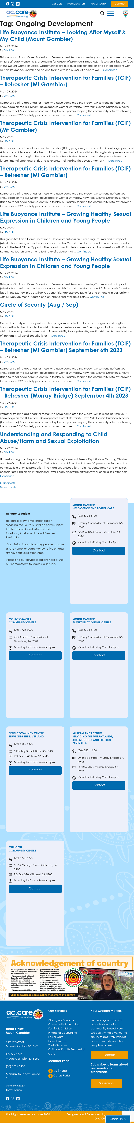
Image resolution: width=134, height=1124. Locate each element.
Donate (119, 3)
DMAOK (9, 50)
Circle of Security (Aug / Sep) (39, 305)
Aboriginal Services (61, 1020)
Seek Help (118, 1119)
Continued (110, 70)
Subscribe (106, 1083)
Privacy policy (15, 1086)
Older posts (7, 483)
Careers (57, 3)
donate (109, 1055)
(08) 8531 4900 (87, 750)
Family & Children (60, 1028)
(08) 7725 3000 (23, 630)
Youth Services (57, 1045)
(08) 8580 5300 (23, 744)
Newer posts (8, 487)
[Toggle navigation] (110, 13)
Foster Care (98, 3)
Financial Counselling (62, 1033)
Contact (98, 550)
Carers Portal (61, 1075)
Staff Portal (60, 1070)
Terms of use (14, 1090)
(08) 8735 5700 (23, 858)
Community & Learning (64, 1024)
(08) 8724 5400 (87, 516)
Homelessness (76, 3)
